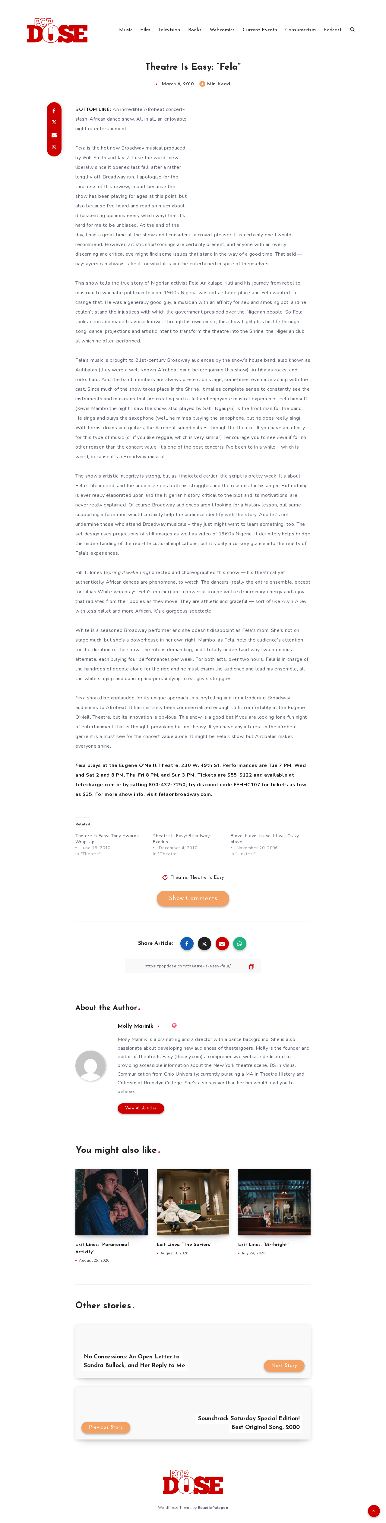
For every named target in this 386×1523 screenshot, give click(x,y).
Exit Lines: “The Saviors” (184, 1245)
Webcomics (222, 30)
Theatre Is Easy (207, 877)
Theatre (179, 877)
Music (125, 30)
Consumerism (300, 30)
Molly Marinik (135, 1026)
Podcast (333, 30)
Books (195, 30)
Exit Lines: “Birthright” (263, 1245)
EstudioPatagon (213, 1507)
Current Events (260, 30)
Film (145, 30)
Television (169, 30)
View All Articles (141, 1108)
